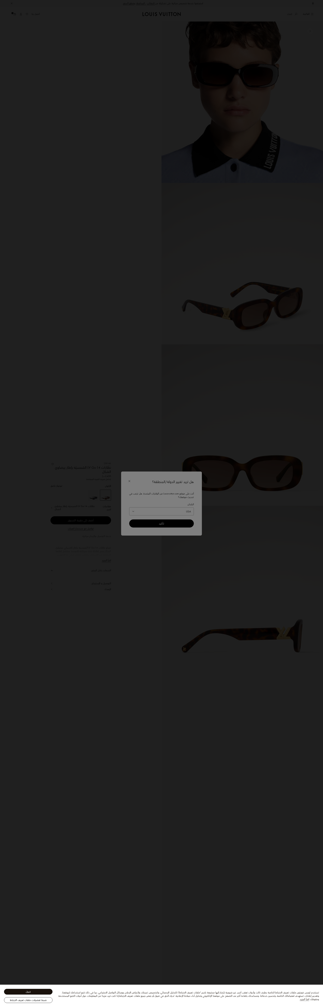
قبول (28, 991)
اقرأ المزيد (304, 999)
